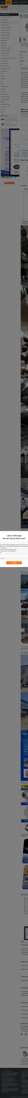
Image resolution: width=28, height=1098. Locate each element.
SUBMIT (14, 563)
